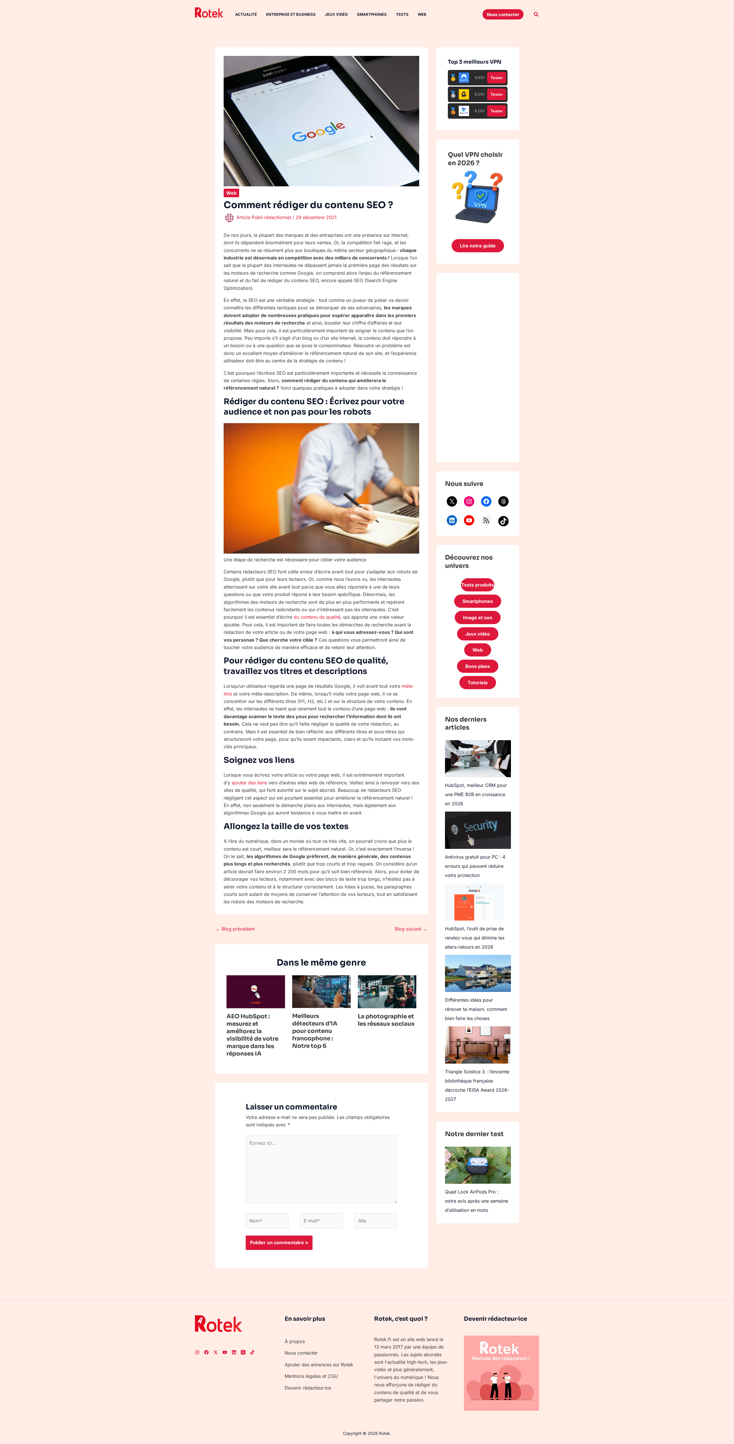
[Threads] (503, 501)
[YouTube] (469, 520)
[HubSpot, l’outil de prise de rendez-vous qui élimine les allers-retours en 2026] (474, 902)
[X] (452, 501)
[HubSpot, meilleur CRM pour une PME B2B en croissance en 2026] (478, 758)
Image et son (477, 617)
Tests (402, 14)
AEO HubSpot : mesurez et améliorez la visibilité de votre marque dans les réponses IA (252, 1035)
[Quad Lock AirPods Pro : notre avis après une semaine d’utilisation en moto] (478, 1165)
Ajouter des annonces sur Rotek (319, 1364)
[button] (503, 14)
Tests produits (477, 585)
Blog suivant (411, 929)
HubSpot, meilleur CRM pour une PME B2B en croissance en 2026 (476, 794)
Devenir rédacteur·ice (308, 1388)
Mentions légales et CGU (311, 1376)
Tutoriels (478, 682)
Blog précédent (235, 929)
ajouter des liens (249, 782)
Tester (497, 77)
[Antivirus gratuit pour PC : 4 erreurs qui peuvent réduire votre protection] (478, 830)
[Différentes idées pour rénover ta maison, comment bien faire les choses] (478, 973)
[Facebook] (486, 501)
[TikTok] (503, 521)
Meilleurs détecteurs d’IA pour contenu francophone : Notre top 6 (314, 1031)
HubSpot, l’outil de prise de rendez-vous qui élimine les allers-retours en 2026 (474, 938)
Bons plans (477, 666)
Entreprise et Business (291, 14)
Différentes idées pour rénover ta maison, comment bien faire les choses (476, 1009)
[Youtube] (224, 1352)
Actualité (246, 14)
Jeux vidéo (336, 14)
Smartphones (372, 14)
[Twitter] (215, 1352)
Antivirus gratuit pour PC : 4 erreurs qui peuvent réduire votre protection (475, 866)
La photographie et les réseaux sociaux (386, 1020)
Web (422, 14)
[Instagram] (469, 501)
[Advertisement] (477, 368)
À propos (295, 1341)
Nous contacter (301, 1353)
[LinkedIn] (452, 520)
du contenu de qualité (317, 617)
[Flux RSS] (486, 520)
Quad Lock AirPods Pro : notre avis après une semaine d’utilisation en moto (476, 1201)
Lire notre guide (478, 246)
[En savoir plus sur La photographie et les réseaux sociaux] (387, 991)
